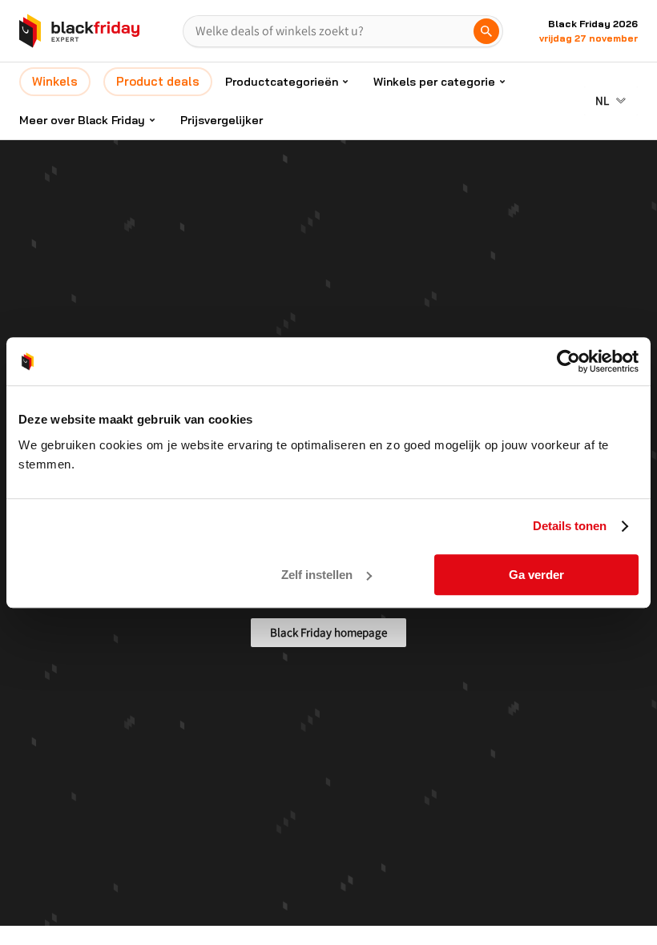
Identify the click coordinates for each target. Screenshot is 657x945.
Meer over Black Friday (82, 120)
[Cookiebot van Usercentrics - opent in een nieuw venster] (568, 361)
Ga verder (536, 574)
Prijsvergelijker (221, 120)
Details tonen (570, 526)
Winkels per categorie (434, 81)
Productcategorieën (281, 81)
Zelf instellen (317, 574)
